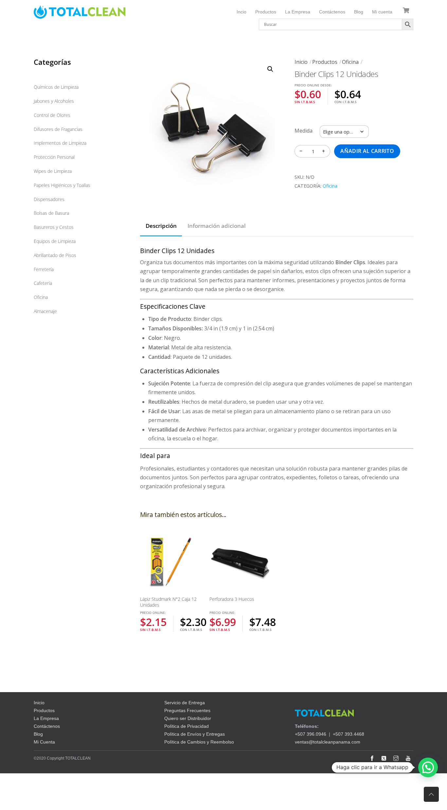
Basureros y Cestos (54, 227)
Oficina (350, 61)
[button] (270, 69)
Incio (241, 11)
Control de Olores (52, 115)
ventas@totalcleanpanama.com (327, 742)
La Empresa (297, 11)
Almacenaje (45, 311)
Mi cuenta (382, 11)
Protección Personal (54, 157)
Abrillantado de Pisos (55, 255)
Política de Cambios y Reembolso (199, 742)
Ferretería (44, 269)
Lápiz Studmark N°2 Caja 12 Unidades (168, 602)
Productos (265, 11)
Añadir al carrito (367, 151)
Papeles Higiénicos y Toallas (62, 185)
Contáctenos (332, 11)
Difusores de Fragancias (58, 129)
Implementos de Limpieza (60, 143)
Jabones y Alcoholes (54, 101)
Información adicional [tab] (217, 226)
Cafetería (43, 283)
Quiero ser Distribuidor (187, 718)
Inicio (301, 61)
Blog (358, 11)
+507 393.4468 (348, 734)
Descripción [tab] (161, 226)
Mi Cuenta (44, 742)
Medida (304, 130)
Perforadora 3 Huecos (231, 599)
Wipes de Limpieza (53, 171)
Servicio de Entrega (184, 702)
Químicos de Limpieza (56, 87)
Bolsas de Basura (51, 213)
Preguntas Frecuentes (187, 710)
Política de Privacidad (186, 726)
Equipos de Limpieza (55, 241)
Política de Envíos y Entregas (194, 734)
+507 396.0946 (310, 734)
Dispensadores (49, 199)
